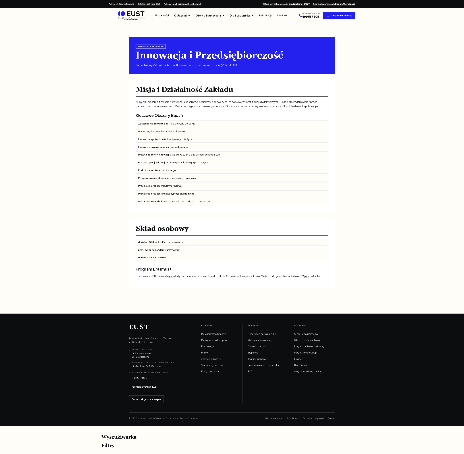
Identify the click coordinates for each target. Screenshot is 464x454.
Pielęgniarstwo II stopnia (214, 340)
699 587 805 (139, 378)
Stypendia (253, 352)
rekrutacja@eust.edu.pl (144, 386)
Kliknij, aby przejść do (334, 4)
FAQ (250, 371)
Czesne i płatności (257, 346)
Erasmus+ (299, 359)
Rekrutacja (265, 15)
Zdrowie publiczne (211, 359)
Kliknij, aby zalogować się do (286, 4)
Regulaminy (293, 418)
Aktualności (161, 15)
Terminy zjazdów (257, 359)
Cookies (331, 418)
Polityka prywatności (273, 418)
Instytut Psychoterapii (306, 352)
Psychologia (207, 346)
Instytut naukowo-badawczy (309, 346)
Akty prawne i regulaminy (308, 371)
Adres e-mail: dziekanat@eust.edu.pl (182, 4)
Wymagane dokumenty (260, 340)
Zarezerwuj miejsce (339, 15)
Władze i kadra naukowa (307, 340)
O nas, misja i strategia (306, 334)
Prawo (204, 352)
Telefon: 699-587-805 (149, 4)
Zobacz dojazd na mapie (146, 399)
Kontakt (282, 15)
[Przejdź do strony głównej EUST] (131, 16)
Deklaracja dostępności (313, 418)
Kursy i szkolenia (210, 371)
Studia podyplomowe (212, 365)
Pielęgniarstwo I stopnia (213, 334)
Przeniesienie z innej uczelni (263, 365)
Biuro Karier (300, 365)
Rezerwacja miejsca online (262, 334)
